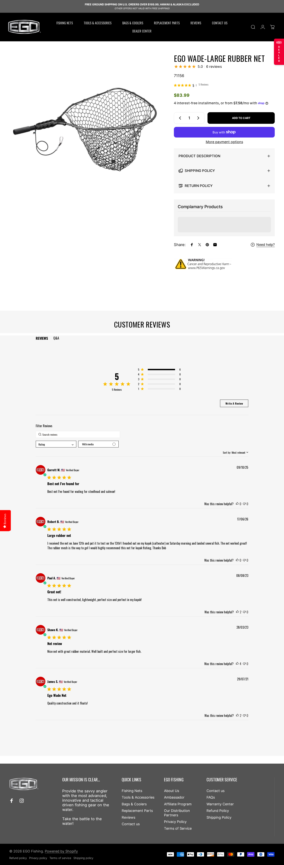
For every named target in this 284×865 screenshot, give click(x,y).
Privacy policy (38, 858)
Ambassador (174, 797)
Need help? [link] (265, 245)
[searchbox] (78, 434)
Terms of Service (178, 828)
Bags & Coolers (134, 804)
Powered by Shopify (61, 851)
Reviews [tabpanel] (42, 338)
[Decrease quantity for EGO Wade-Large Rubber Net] (179, 118)
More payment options (224, 142)
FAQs (211, 797)
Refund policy (18, 858)
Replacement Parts (137, 811)
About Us (171, 791)
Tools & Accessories (138, 797)
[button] (159, 370)
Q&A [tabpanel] (56, 337)
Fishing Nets (132, 791)
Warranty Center (220, 804)
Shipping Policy (219, 817)
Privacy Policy (175, 822)
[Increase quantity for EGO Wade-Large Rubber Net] (199, 118)
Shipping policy (83, 858)
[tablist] (142, 338)
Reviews (128, 817)
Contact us (131, 824)
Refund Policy (218, 811)
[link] (191, 85)
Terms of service (60, 858)
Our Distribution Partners (177, 813)
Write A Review (234, 403)
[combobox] (56, 444)
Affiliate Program (178, 804)
